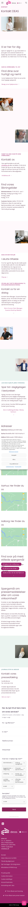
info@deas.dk (5, 165)
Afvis (14, 459)
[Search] (26, 2)
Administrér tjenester (13, 451)
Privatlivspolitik (18, 466)
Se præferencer (14, 464)
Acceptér (14, 455)
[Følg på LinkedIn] (3, 824)
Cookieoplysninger (10, 466)
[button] (2, 3)
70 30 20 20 (9, 847)
